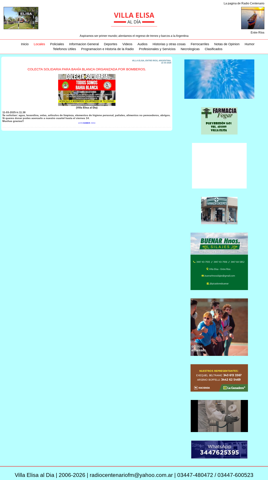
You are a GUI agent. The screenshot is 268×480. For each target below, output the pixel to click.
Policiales (57, 44)
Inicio (25, 44)
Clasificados (213, 49)
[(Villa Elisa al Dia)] (87, 105)
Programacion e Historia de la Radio (107, 49)
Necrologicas (190, 49)
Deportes (110, 44)
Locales (39, 44)
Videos (127, 44)
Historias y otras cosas (169, 44)
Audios (142, 44)
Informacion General (84, 44)
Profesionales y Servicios (157, 49)
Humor (250, 44)
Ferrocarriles (200, 44)
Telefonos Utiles (64, 49)
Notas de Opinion (227, 44)
